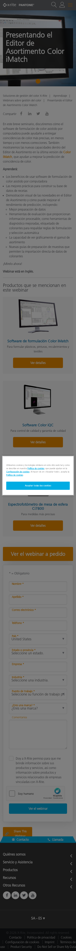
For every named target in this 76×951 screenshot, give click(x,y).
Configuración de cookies (17, 471)
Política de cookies (35, 468)
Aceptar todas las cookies (38, 485)
